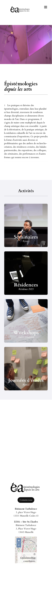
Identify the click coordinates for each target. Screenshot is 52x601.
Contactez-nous (26, 500)
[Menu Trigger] (45, 7)
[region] (26, 46)
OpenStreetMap (28, 557)
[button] (19, 66)
